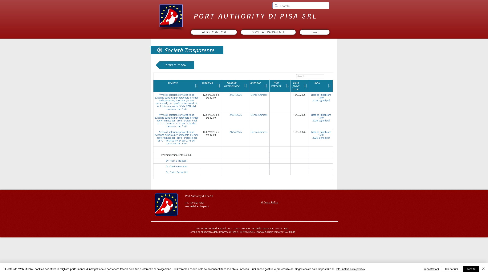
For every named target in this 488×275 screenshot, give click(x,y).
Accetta (471, 269)
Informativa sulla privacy (350, 269)
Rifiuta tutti (451, 269)
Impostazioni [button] (431, 269)
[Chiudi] (483, 269)
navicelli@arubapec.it (197, 206)
